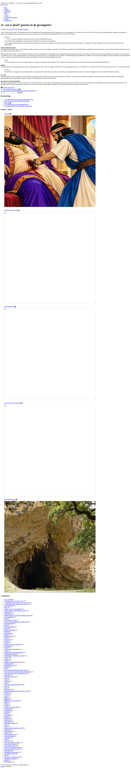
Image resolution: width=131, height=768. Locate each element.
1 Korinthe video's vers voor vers (13, 601)
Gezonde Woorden (23, 29)
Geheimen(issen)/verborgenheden (13, 652)
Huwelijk (7, 675)
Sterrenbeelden (8, 731)
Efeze (5, 628)
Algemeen (7, 612)
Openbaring (7, 708)
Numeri (6, 705)
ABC (5, 14)
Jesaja (6, 680)
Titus (5, 739)
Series (6, 726)
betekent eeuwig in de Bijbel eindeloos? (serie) (17, 615)
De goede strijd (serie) (10, 620)
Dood (5, 625)
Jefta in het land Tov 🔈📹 (12, 210)
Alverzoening (8, 614)
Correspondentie (9, 617)
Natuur (6, 704)
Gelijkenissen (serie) (10, 654)
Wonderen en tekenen (10, 758)
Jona (5, 683)
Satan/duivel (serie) (9, 723)
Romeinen (7, 720)
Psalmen (6, 717)
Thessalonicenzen (9, 736)
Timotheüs (7, 737)
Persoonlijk (7, 715)
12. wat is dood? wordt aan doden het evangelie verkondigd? (18, 90)
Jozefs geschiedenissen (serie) (12, 684)
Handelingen (7, 663)
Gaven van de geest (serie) (11, 649)
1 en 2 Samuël (8, 599)
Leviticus (6, 694)
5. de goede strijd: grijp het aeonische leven (16, 104)
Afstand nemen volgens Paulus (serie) (14, 610)
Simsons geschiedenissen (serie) (13, 728)
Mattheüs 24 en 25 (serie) (11, 700)
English (6, 19)
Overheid (7, 712)
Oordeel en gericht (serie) (11, 707)
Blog (5, 7)
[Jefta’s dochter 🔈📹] (50, 354)
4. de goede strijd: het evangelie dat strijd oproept (18, 106)
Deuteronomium (8, 623)
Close (6, 4)
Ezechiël (6, 643)
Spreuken (7, 729)
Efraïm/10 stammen (9, 630)
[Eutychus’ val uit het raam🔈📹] (50, 450)
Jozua (5, 686)
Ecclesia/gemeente (9, 626)
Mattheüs (6, 699)
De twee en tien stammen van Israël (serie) (16, 622)
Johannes (6, 681)
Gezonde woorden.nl (7, 1)
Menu (2, 4)
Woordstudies (8, 762)
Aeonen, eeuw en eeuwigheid (12, 609)
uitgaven (6, 12)
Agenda (6, 16)
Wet (5, 755)
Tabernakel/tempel (9, 734)
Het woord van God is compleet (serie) (15, 673)
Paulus (6, 713)
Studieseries (7, 11)
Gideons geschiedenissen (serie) (13, 662)
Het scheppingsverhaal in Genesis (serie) (15, 670)
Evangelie (7, 639)
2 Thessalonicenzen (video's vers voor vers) (16, 604)
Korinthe (6, 692)
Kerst (5, 688)
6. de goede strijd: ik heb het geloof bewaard (16, 101)
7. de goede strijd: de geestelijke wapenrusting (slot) (18, 99)
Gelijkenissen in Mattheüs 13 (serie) (14, 655)
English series (8, 20)
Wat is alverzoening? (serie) (12, 742)
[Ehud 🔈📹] (50, 161)
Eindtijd (6, 631)
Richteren (7, 718)
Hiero (2, 766)
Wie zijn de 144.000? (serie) (12, 757)
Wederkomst (7, 750)
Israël (5, 678)
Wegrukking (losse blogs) (11, 752)
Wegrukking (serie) (9, 754)
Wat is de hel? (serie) (10, 744)
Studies (6, 9)
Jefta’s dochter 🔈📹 (10, 306)
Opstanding (7, 710)
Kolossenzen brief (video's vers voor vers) (16, 691)
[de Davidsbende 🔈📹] (50, 547)
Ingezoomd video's (9, 676)
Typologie (7, 741)
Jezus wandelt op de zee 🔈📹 (11, 89)
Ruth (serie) (7, 721)
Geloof (6, 657)
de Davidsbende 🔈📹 (10, 499)
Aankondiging (8, 606)
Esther (6, 638)
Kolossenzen (7, 689)
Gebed (6, 651)
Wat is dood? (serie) (8, 87)
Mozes (6, 702)
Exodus (6, 641)
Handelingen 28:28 (9, 665)
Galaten (6, 647)
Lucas (6, 696)
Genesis (6, 659)
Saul (5, 725)
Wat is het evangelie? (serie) (12, 747)
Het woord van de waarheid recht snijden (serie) (17, 671)
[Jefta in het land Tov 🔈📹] (50, 257)
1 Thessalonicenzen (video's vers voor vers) (16, 602)
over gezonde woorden (10, 17)
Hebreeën (7, 667)
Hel (5, 668)
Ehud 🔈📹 (7, 103)
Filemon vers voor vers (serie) (12, 644)
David (6, 618)
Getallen (6, 660)
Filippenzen (7, 646)
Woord (6, 760)
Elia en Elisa (7, 633)
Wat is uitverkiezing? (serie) (12, 749)
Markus (6, 697)
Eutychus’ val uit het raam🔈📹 (13, 403)
